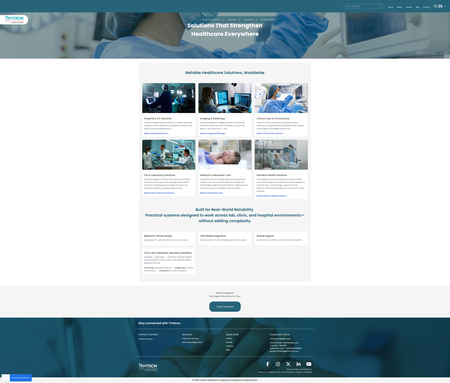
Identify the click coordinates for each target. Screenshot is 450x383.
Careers (409, 7)
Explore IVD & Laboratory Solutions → (160, 193)
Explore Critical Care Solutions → (271, 133)
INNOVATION (248, 20)
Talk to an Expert (225, 306)
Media (399, 7)
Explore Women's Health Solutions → (272, 196)
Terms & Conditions (267, 372)
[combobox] (442, 6)
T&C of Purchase (285, 372)
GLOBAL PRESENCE (268, 20)
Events (229, 338)
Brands (229, 342)
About (390, 7)
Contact (426, 7)
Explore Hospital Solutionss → (157, 133)
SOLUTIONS (231, 20)
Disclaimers (305, 369)
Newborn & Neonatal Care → (212, 193)
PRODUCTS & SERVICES (211, 20)
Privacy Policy (293, 369)
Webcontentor (251, 380)
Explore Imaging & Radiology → (213, 133)
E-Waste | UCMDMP (303, 372)
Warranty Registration (192, 342)
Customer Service (190, 338)
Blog (417, 7)
